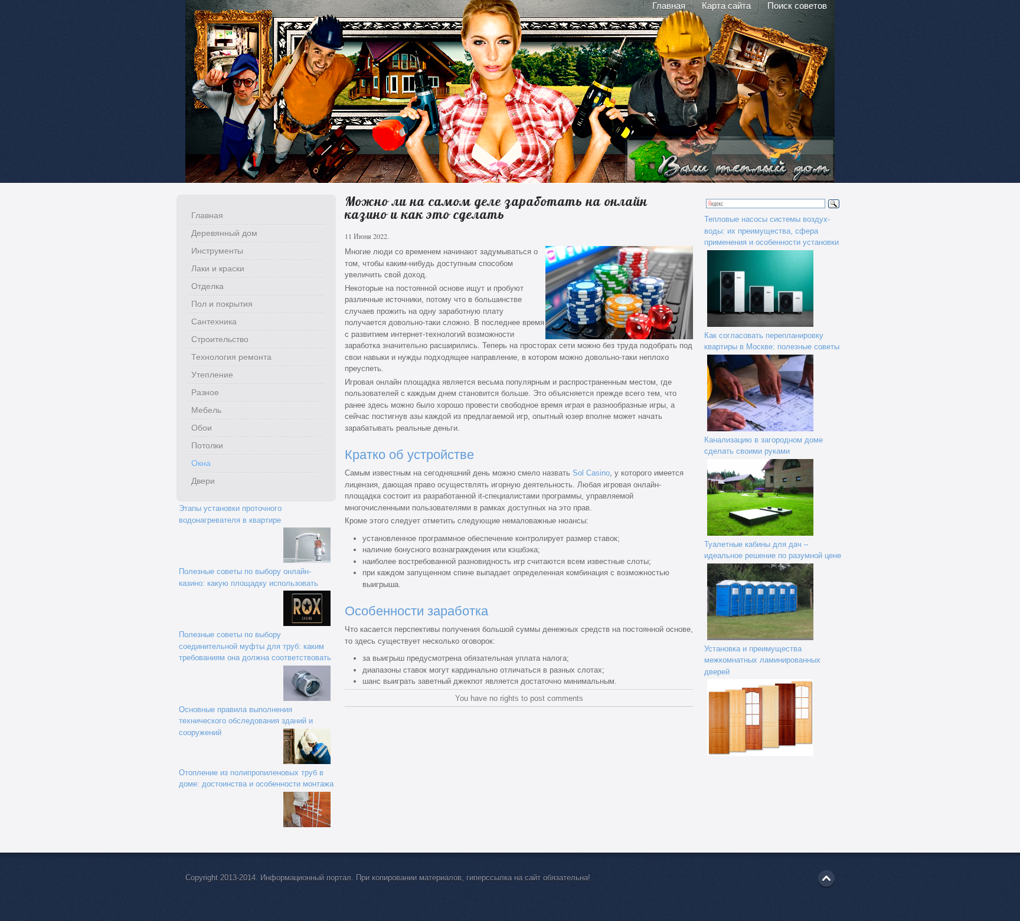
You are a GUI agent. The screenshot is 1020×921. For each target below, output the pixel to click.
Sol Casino (591, 472)
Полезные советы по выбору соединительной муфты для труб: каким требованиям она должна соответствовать (255, 646)
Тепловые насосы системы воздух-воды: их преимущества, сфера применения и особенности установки (771, 231)
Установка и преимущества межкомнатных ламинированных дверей (762, 660)
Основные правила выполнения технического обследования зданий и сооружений (246, 721)
